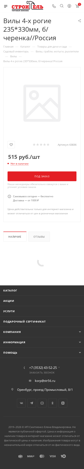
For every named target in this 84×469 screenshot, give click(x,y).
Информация (14, 342)
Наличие (14, 236)
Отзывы (39, 236)
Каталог (10, 290)
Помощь (10, 352)
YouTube (42, 403)
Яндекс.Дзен (63, 403)
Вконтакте (21, 403)
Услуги (9, 311)
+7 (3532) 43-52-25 (43, 367)
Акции (8, 301)
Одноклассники (52, 403)
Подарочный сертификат (24, 321)
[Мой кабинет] (69, 6)
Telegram (31, 403)
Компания (12, 332)
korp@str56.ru (45, 381)
